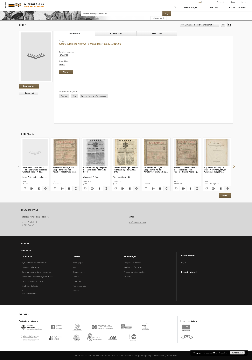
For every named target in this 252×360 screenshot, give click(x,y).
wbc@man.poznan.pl (137, 222)
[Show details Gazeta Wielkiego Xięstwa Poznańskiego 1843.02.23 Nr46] (136, 188)
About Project (191, 7)
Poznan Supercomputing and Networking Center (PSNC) (153, 355)
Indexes (214, 7)
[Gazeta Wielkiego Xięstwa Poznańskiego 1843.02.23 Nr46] (126, 152)
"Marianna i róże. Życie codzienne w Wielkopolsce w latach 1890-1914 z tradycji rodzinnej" (34, 169)
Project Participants (132, 262)
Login (244, 2)
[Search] (166, 13)
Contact (127, 276)
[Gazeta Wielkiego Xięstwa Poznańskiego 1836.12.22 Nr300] (36, 56)
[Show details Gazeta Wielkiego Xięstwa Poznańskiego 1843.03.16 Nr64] (105, 188)
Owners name (79, 272)
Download (29, 93)
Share (232, 2)
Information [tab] (116, 33)
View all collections (29, 293)
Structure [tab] (157, 33)
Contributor (78, 281)
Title (75, 267)
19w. (74, 96)
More (224, 195)
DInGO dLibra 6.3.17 (101, 355)
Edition (76, 290)
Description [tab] (74, 33)
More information (220, 353)
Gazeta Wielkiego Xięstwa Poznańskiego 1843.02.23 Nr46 (125, 169)
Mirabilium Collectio (30, 286)
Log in (183, 262)
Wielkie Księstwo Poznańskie (93, 96)
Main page (26, 250)
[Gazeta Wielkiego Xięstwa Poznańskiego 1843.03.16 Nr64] (95, 152)
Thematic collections (30, 267)
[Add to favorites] (223, 25)
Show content (29, 86)
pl (204, 2)
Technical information (133, 267)
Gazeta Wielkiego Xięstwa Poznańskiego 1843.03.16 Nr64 (95, 169)
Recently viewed (237, 7)
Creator (76, 276)
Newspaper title (79, 286)
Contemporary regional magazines (36, 272)
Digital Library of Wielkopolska (34, 262)
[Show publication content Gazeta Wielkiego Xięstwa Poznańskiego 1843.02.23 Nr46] (129, 188)
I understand (237, 352)
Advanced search (158, 18)
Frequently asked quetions (135, 272)
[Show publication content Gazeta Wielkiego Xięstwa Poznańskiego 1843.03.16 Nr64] (99, 188)
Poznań (64, 96)
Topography (78, 262)
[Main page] (175, 7)
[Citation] (229, 25)
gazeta (62, 64)
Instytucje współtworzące (32, 281)
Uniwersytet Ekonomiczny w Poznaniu (37, 276)
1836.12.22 (63, 55)
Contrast (220, 2)
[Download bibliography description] (31, 188)
